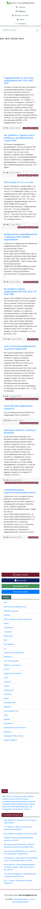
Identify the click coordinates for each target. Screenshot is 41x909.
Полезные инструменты (14, 653)
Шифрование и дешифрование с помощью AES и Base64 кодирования (20, 237)
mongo (6, 686)
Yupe (6, 715)
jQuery (6, 698)
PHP (19, 175)
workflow (17, 796)
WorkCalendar (18, 804)
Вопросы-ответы (21, 15)
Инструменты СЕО (20, 586)
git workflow (29, 796)
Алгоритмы (8, 627)
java (19, 227)
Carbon (25, 799)
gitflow (6, 799)
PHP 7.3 (9, 796)
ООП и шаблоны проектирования (18, 619)
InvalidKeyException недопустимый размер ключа (19, 491)
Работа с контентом (12, 665)
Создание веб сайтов (13, 673)
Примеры (21, 24)
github (32, 804)
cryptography (13, 399)
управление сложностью (13, 809)
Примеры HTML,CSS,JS (13, 736)
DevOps (7, 615)
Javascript (8, 632)
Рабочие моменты (11, 611)
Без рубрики (9, 644)
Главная (21, 7)
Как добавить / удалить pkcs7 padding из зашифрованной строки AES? (19, 138)
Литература (9, 690)
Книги (21, 19)
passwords (34, 399)
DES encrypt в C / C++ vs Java (18, 182)
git (22, 796)
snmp (28, 128)
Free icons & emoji (20, 592)
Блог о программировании (23, 3)
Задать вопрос (21, 575)
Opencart (7, 707)
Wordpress (8, 657)
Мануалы (7, 732)
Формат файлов (10, 740)
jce (37, 537)
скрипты (7, 682)
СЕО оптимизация (11, 661)
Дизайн (7, 719)
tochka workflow (16, 799)
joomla (6, 669)
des (36, 227)
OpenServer (8, 723)
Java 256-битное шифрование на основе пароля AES (20, 347)
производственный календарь (15, 801)
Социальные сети (11, 711)
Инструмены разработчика (15, 607)
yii (5, 648)
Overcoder (21, 580)
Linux (6, 677)
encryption (28, 175)
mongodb (21, 483)
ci (30, 809)
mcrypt (35, 175)
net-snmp (35, 128)
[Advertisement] (20, 765)
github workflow (9, 806)
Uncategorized (10, 702)
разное (27, 804)
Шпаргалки (8, 636)
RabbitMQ (20, 806)
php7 (26, 806)
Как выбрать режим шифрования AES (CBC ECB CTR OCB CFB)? (20, 291)
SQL (5, 640)
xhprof (27, 809)
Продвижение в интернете (15, 727)
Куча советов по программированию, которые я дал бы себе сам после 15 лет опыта (19, 867)
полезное (7, 694)
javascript (23, 423)
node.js (15, 483)
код (30, 806)
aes (24, 128)
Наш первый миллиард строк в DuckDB (20, 833)
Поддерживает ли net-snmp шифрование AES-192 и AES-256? (19, 80)
